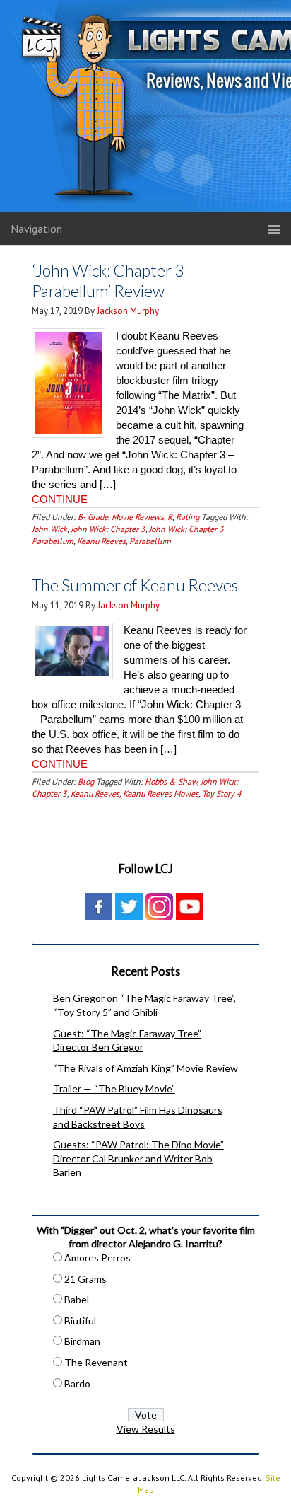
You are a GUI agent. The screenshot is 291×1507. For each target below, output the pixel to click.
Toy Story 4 (222, 793)
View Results (146, 1429)
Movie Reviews (138, 517)
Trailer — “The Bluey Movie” (114, 1088)
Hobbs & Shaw (171, 781)
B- (81, 517)
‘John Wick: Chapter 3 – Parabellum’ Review (113, 280)
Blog (86, 781)
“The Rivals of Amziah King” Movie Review (145, 1068)
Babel (76, 1299)
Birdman (82, 1341)
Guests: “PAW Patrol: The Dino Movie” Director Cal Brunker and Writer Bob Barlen (138, 1158)
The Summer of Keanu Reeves (135, 585)
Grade (98, 517)
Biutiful (80, 1321)
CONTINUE (60, 499)
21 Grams (85, 1279)
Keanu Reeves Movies (160, 793)
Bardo (77, 1384)
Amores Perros (97, 1258)
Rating (187, 517)
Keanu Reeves (101, 541)
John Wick (49, 529)
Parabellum (150, 541)
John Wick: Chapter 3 (108, 529)
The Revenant (96, 1362)
